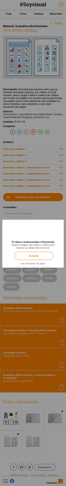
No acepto (41, 263)
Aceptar (34, 255)
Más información (28, 263)
